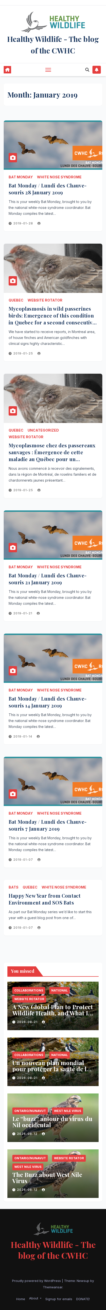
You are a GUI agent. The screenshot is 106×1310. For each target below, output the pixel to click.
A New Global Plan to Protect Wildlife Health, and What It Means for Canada (52, 1013)
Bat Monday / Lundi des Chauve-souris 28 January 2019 (48, 189)
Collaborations (28, 990)
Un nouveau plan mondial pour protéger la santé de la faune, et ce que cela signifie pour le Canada (51, 1072)
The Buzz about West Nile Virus (47, 1178)
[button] (87, 69)
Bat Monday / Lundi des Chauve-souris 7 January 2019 (48, 825)
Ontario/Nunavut (30, 1111)
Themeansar (52, 1287)
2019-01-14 (23, 736)
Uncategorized (43, 430)
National (59, 990)
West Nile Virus (67, 1111)
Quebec (16, 300)
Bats (13, 887)
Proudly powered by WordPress (37, 1281)
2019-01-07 (23, 859)
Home (20, 1299)
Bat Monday (21, 177)
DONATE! (83, 1299)
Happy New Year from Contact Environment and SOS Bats (45, 899)
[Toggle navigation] (48, 69)
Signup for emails (58, 1299)
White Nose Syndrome (59, 177)
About (34, 1298)
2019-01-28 (23, 223)
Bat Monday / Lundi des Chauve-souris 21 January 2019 (48, 579)
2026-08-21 (27, 1022)
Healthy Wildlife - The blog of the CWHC (53, 1250)
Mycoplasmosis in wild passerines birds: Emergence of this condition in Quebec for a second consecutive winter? (52, 319)
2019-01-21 (23, 613)
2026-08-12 (27, 1134)
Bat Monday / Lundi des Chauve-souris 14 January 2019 (48, 702)
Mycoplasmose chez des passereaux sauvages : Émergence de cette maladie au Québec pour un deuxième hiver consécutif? (52, 455)
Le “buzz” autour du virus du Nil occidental (52, 1122)
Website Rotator (45, 300)
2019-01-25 (23, 353)
